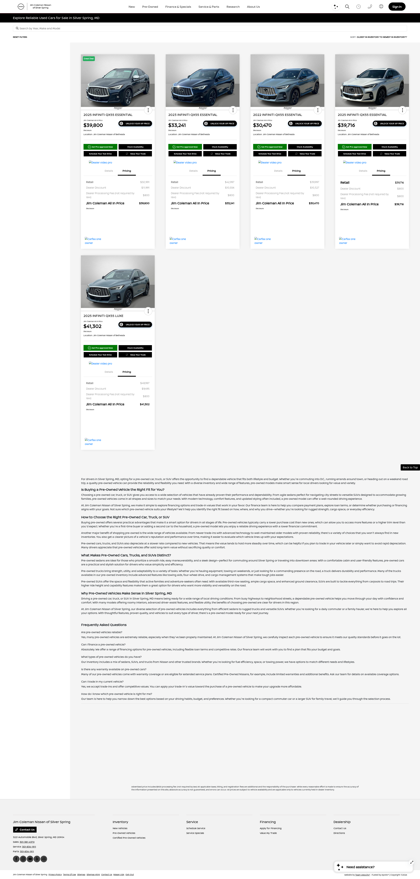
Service (192, 822)
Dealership (342, 822)
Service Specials (195, 833)
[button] (148, 110)
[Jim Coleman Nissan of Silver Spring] (35, 6)
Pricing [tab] (127, 170)
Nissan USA (118, 874)
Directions (339, 833)
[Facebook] (16, 859)
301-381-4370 (27, 841)
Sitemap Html (93, 874)
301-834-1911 (29, 846)
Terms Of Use (69, 874)
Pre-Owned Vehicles (124, 833)
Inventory (120, 822)
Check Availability (135, 147)
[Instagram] (23, 859)
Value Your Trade (138, 153)
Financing (268, 822)
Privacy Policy (55, 874)
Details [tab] (109, 170)
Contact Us (27, 829)
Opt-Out (130, 874)
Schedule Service (195, 828)
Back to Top (410, 467)
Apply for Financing (271, 828)
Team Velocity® (362, 874)
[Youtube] (30, 859)
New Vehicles (120, 828)
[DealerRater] (44, 859)
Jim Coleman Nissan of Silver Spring (30, 874)
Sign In (397, 7)
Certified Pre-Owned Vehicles (129, 837)
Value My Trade (268, 833)
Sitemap (81, 874)
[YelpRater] (37, 859)
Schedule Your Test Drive (100, 153)
